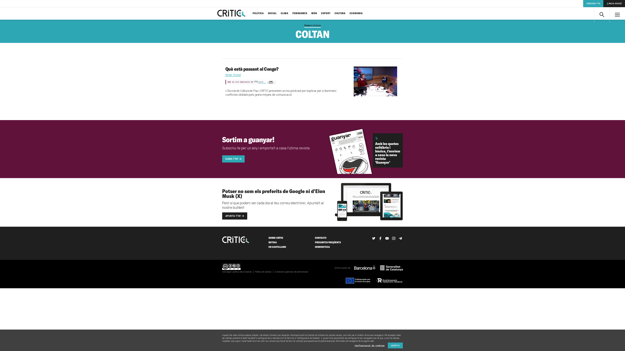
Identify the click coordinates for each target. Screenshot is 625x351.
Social (272, 13)
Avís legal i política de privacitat (236, 272)
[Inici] (235, 240)
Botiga (273, 242)
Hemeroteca (312, 25)
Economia (356, 13)
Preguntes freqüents (328, 242)
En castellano (277, 246)
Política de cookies (263, 272)
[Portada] (231, 13)
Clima (284, 13)
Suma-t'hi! (231, 159)
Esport (326, 13)
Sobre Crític (276, 237)
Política (258, 13)
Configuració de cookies (370, 345)
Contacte (320, 237)
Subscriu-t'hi (593, 3)
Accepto (395, 345)
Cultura (340, 13)
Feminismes (299, 13)
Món (314, 13)
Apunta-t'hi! (233, 216)
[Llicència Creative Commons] (231, 266)
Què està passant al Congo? (251, 69)
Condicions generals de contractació (291, 272)
